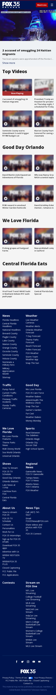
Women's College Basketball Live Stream (34, 633)
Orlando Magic (33, 438)
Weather (31, 315)
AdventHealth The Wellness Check (34, 401)
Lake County (8, 340)
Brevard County (9, 333)
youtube (33, 661)
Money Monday (33, 420)
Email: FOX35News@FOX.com (37, 520)
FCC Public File (9, 571)
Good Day (32, 385)
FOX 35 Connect (33, 533)
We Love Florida (33, 389)
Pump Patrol (8, 389)
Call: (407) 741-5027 (33, 513)
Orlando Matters (10, 481)
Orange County (9, 347)
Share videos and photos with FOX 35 (34, 527)
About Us (8, 508)
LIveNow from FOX (9, 492)
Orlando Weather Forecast (34, 331)
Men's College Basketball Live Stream (33, 624)
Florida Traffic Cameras (9, 407)
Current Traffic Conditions (9, 394)
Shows (6, 463)
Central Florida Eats (9, 499)
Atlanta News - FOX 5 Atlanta (33, 485)
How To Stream (10, 467)
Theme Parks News (8, 444)
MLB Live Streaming (31, 604)
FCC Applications (10, 574)
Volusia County (9, 358)
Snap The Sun (32, 363)
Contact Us (7, 524)
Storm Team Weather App (32, 358)
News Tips (32, 508)
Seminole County (10, 354)
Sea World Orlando (11, 452)
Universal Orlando (11, 456)
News (6, 315)
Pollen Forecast (33, 349)
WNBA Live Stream (31, 641)
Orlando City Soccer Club (32, 444)
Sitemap (6, 377)
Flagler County (9, 337)
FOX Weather (32, 353)
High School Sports (35, 448)
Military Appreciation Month (8, 371)
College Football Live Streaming (33, 598)
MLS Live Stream (34, 646)
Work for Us (8, 531)
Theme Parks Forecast (32, 341)
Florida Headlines (10, 320)
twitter (22, 661)
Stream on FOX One (33, 584)
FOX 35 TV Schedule (7, 473)
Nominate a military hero (8, 363)
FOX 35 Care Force (35, 392)
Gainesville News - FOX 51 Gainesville (34, 473)
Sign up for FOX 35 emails (11, 540)
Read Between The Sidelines (33, 434)
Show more (8, 63)
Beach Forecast (33, 346)
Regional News (31, 465)
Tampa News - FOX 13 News (33, 479)
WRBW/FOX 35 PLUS (9, 563)
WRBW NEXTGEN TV (10, 556)
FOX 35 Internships (11, 535)
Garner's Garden (33, 409)
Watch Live (42, 5)
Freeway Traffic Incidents (9, 400)
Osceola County (10, 351)
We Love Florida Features (10, 437)
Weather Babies (33, 396)
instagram (28, 661)
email (39, 661)
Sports (30, 428)
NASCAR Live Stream (32, 610)
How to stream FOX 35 (9, 513)
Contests (8, 582)
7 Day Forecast (33, 336)
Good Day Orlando (11, 477)
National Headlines (11, 329)
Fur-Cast (30, 413)
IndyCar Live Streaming (31, 617)
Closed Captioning (11, 567)
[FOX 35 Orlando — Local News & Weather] (11, 4)
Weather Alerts (33, 326)
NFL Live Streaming (31, 592)
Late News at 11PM (8, 486)
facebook (16, 661)
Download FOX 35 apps (11, 546)
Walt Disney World (11, 448)
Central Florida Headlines (9, 325)
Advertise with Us (10, 551)
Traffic (6, 385)
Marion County (9, 344)
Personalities (8, 528)
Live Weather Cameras (32, 321)
